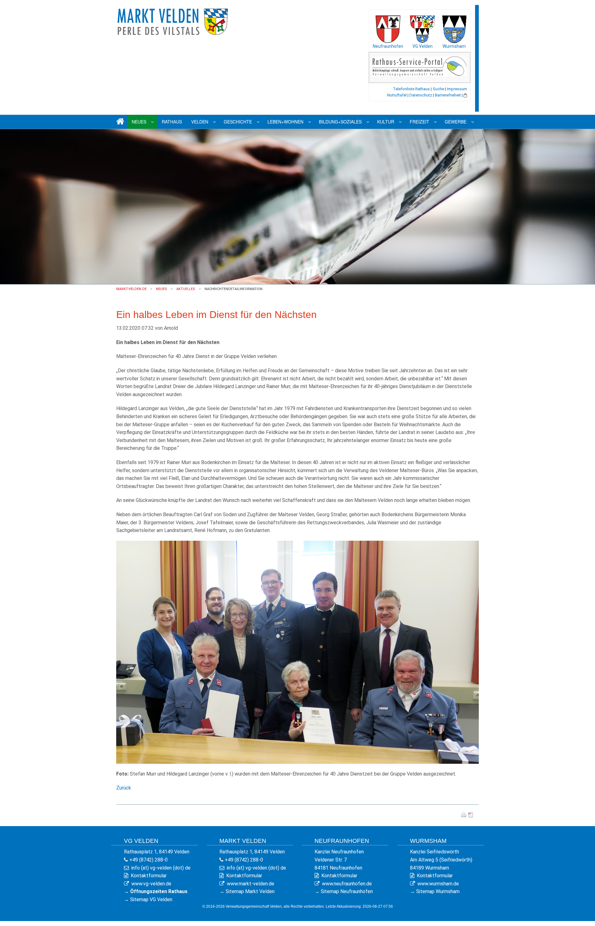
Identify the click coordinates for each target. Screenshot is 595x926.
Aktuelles (185, 289)
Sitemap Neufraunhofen (347, 891)
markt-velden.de (131, 289)
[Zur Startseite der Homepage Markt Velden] (173, 21)
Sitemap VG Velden (151, 899)
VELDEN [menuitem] (199, 122)
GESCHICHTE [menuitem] (238, 122)
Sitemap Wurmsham (438, 891)
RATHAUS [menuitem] (172, 122)
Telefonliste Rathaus (411, 89)
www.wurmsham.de (438, 884)
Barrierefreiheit (448, 95)
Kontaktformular (149, 876)
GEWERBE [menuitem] (455, 122)
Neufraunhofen (388, 46)
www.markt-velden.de (250, 884)
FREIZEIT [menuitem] (419, 122)
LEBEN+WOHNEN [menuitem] (285, 122)
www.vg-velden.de (151, 884)
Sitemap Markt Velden (250, 891)
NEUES (161, 289)
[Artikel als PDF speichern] (470, 814)
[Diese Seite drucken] (463, 814)
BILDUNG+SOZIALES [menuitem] (340, 122)
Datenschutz (420, 95)
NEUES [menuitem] (139, 122)
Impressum (457, 89)
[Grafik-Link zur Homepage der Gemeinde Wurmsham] (454, 27)
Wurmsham (454, 46)
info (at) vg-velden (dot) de (161, 868)
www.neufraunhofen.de (347, 884)
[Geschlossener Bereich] (465, 95)
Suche (438, 89)
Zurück (123, 788)
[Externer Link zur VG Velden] (422, 27)
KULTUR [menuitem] (385, 122)
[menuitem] (119, 122)
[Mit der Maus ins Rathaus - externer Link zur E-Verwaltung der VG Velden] (419, 66)
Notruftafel (397, 95)
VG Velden (422, 46)
